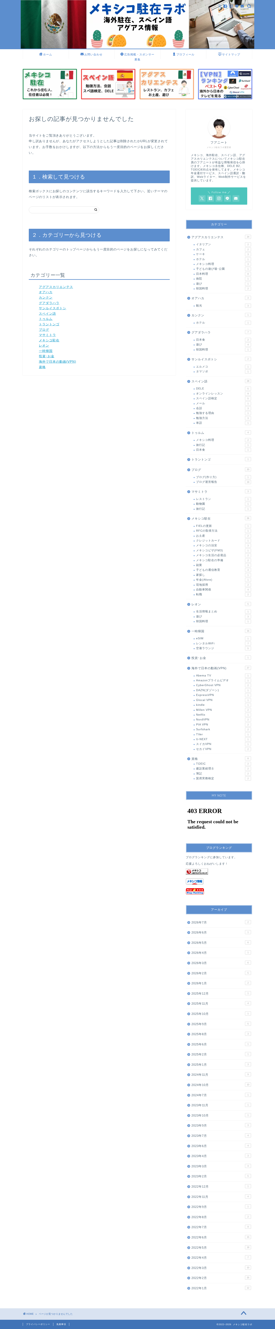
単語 (222, 422)
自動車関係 (222, 589)
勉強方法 (222, 418)
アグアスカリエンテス (56, 287)
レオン (44, 345)
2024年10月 (220, 1085)
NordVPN (222, 719)
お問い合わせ (93, 54)
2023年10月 (220, 1115)
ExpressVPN (222, 695)
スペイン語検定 (222, 398)
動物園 (222, 503)
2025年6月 (220, 1044)
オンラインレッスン (222, 393)
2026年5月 (220, 942)
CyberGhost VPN (222, 685)
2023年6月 (220, 1146)
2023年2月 (220, 1176)
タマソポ (222, 371)
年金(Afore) (222, 579)
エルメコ (222, 366)
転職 (222, 594)
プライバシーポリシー (38, 1324)
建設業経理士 (222, 768)
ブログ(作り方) (222, 477)
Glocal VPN (222, 700)
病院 (222, 278)
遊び (222, 283)
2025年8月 (220, 1034)
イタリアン (222, 244)
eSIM (222, 638)
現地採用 (222, 584)
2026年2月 (220, 973)
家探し (222, 574)
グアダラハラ (49, 303)
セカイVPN (222, 749)
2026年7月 (220, 922)
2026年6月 (220, 932)
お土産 (222, 535)
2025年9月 (220, 1024)
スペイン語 (47, 313)
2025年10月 (220, 1013)
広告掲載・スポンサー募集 (139, 56)
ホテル (222, 259)
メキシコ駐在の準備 (222, 560)
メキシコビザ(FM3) (222, 550)
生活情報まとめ (222, 611)
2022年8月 (220, 1217)
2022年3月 (220, 1268)
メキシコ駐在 (49, 340)
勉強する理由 (222, 413)
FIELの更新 (222, 525)
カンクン (46, 297)
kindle (222, 704)
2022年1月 (220, 1288)
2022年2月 (220, 1278)
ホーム (47, 54)
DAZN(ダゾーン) (222, 690)
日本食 (222, 339)
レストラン (222, 499)
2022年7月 (220, 1227)
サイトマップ (231, 54)
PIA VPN (222, 724)
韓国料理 (222, 288)
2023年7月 (220, 1135)
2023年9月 (220, 1125)
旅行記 (222, 444)
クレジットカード (222, 540)
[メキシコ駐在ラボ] (137, 47)
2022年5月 (220, 1247)
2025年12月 (220, 993)
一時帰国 (46, 351)
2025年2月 (220, 1054)
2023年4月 (220, 1156)
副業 (222, 565)
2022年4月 (220, 1257)
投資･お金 (46, 356)
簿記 (222, 773)
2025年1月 (220, 1064)
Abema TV (222, 675)
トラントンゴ (49, 324)
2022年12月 (220, 1186)
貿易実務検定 (222, 778)
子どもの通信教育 (222, 569)
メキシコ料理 (222, 264)
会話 (222, 408)
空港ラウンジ (222, 648)
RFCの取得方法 (222, 530)
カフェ (222, 249)
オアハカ (46, 292)
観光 (222, 305)
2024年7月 (220, 1095)
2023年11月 (220, 1105)
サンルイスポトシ (52, 308)
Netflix (222, 714)
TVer (222, 734)
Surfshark (222, 729)
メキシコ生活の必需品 (222, 555)
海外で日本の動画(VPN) (57, 361)
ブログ (44, 329)
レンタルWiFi (222, 643)
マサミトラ (47, 335)
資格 (42, 367)
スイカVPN (222, 744)
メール (222, 403)
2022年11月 (220, 1196)
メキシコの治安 (222, 545)
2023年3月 (220, 1166)
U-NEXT (222, 739)
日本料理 (222, 273)
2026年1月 (220, 983)
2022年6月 (220, 1237)
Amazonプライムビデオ (222, 680)
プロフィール (185, 54)
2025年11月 (220, 1003)
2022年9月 (220, 1206)
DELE (222, 388)
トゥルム (46, 319)
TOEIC (222, 763)
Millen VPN (222, 709)
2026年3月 (220, 963)
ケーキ (222, 254)
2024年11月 (220, 1074)
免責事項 (61, 1324)
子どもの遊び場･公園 (222, 268)
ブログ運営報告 (222, 481)
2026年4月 (220, 952)
